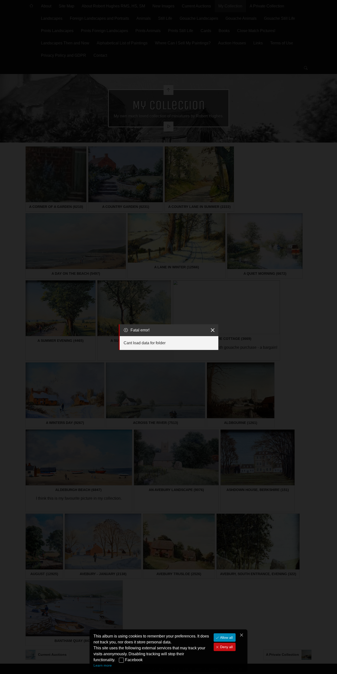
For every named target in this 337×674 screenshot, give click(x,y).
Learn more (103, 665)
